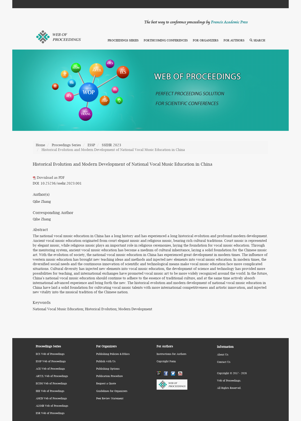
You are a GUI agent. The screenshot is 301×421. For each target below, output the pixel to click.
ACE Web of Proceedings (50, 368)
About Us (222, 354)
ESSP (91, 145)
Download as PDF (50, 177)
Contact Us (223, 361)
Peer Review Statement (109, 398)
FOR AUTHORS (234, 40)
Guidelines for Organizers (111, 391)
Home (40, 145)
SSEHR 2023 (111, 145)
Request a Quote (106, 383)
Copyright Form (166, 361)
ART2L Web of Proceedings (52, 376)
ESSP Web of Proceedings (51, 361)
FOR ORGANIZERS (205, 40)
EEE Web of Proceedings (50, 391)
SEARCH (259, 40)
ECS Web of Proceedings (50, 353)
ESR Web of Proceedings (50, 413)
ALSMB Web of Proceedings (52, 405)
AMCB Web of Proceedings (51, 398)
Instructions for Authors (171, 353)
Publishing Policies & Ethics (113, 353)
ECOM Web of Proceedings (51, 383)
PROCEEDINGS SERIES (123, 40)
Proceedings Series (66, 145)
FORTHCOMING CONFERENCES (166, 40)
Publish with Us (105, 361)
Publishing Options (108, 368)
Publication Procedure (109, 376)
